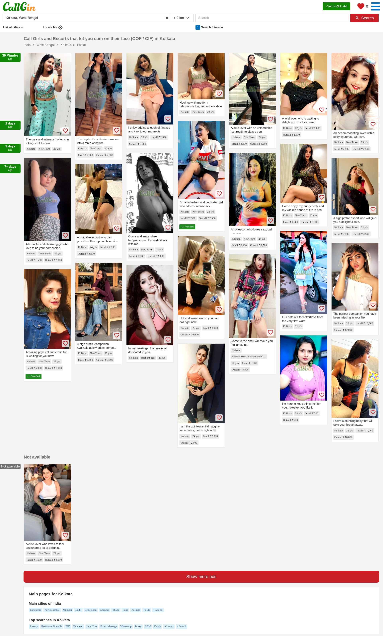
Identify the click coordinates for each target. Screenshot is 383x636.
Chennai (104, 609)
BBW (148, 626)
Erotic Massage (108, 626)
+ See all (158, 609)
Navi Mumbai (51, 609)
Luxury (34, 626)
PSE (67, 626)
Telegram (78, 626)
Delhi (78, 609)
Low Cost (92, 626)
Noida (146, 609)
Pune (125, 609)
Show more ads (201, 576)
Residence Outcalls (51, 626)
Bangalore (35, 609)
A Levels (169, 626)
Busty (138, 626)
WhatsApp (126, 626)
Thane (116, 609)
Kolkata (135, 609)
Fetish (157, 626)
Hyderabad (91, 609)
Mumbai (67, 609)
